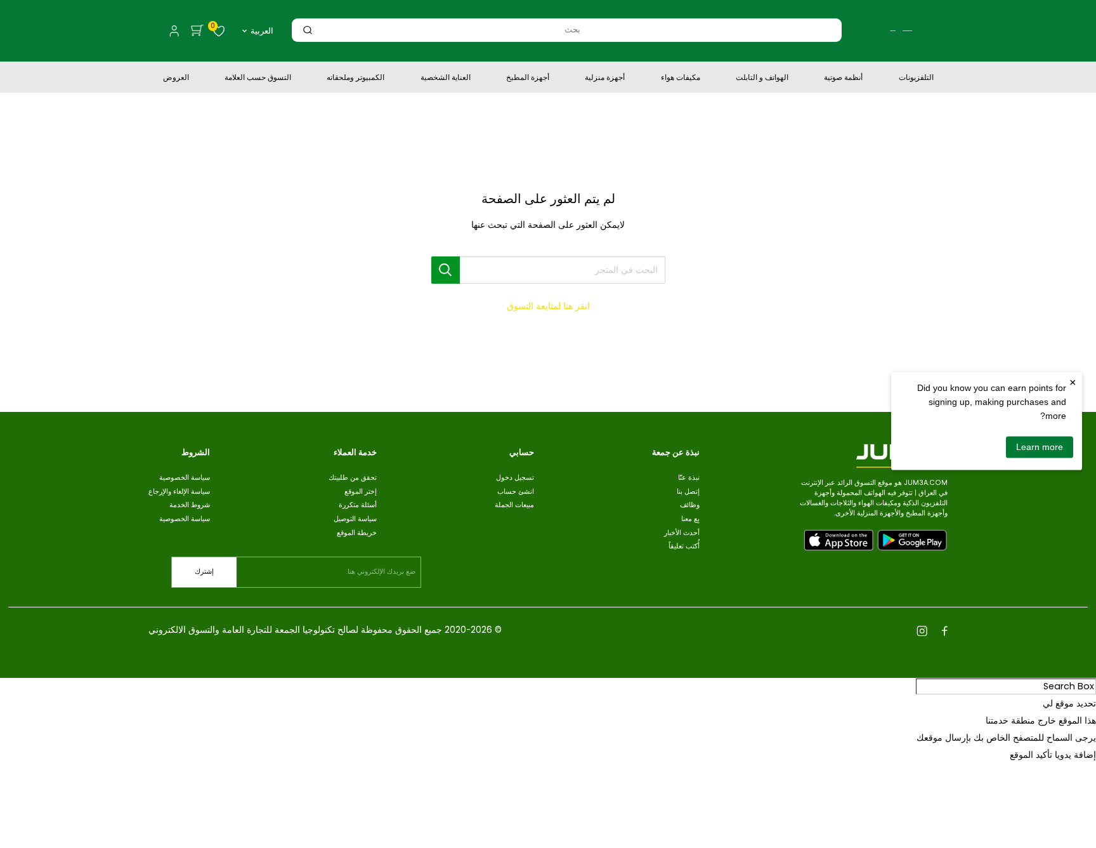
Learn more (1039, 447)
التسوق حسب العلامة (258, 78)
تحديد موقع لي (1069, 703)
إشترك (204, 571)
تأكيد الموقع (1031, 754)
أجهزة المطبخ (527, 78)
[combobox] (572, 29)
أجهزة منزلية (605, 78)
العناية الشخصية (446, 78)
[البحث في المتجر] (445, 270)
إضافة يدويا (1075, 754)
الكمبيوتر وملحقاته (355, 78)
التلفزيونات (916, 78)
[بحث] (307, 29)
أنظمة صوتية (843, 78)
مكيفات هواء (680, 78)
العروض (176, 78)
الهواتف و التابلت (762, 78)
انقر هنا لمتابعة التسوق (548, 306)
